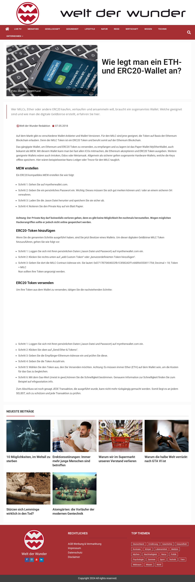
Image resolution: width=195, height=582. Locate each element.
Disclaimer (74, 556)
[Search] (189, 32)
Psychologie (138, 559)
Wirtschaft (132, 29)
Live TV (17, 29)
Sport (162, 559)
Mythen (136, 554)
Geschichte (167, 544)
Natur (104, 29)
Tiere (182, 559)
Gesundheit (72, 29)
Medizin (174, 549)
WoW (159, 564)
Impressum (74, 548)
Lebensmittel (161, 549)
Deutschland (138, 544)
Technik (162, 29)
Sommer (151, 559)
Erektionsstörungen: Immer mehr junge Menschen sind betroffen (72, 461)
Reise (116, 29)
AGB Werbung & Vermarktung (84, 543)
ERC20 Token (147, 151)
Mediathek (33, 29)
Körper (148, 549)
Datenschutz (75, 552)
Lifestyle (90, 29)
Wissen (148, 29)
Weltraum (137, 564)
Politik (173, 554)
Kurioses (137, 549)
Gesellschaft (52, 29)
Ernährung (153, 544)
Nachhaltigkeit (150, 554)
